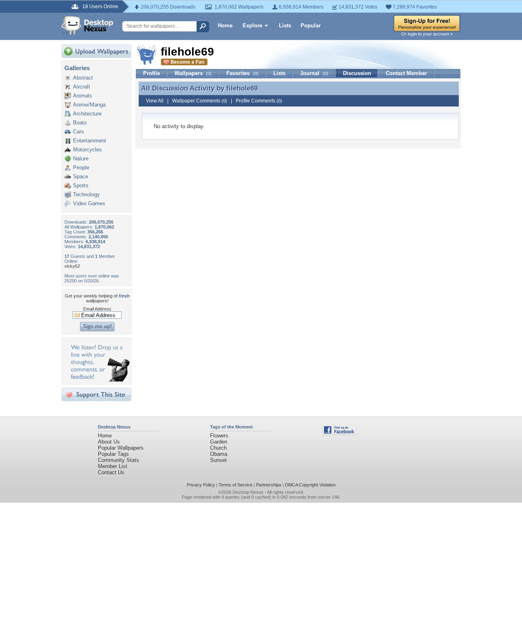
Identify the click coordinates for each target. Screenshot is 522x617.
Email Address (97, 308)
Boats (80, 123)
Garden (218, 442)
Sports (80, 185)
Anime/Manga (89, 105)
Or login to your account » (427, 33)
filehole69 (242, 88)
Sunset (218, 460)
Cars (78, 132)
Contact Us (111, 472)
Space (80, 176)
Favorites (242, 73)
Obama (218, 454)
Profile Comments (259, 101)
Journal (314, 73)
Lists (285, 25)
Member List (112, 466)
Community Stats (118, 460)
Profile (151, 73)
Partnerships (268, 484)
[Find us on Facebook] (339, 433)
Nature (80, 158)
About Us (109, 442)
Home (225, 25)
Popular (311, 25)
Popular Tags (113, 454)
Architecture (87, 114)
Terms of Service (235, 484)
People (81, 167)
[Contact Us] (99, 380)
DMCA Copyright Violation (310, 484)
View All (155, 101)
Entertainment (89, 141)
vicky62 (72, 266)
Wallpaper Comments (199, 101)
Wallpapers (193, 73)
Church (218, 448)
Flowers (219, 436)
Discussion (357, 73)
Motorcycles (87, 149)
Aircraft (81, 87)
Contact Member (406, 73)
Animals (82, 96)
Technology (86, 194)
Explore (252, 25)
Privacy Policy (201, 484)
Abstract (83, 78)
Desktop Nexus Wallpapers (87, 25)
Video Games (89, 203)
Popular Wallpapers (121, 448)
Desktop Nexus (247, 492)
